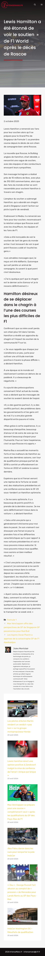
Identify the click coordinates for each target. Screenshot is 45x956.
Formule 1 (11, 620)
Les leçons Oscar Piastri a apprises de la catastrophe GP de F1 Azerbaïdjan (21, 639)
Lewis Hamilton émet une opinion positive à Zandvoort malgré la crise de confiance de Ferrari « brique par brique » (22, 768)
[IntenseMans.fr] (12, 4)
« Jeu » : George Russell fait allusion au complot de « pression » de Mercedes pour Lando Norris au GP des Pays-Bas (22, 892)
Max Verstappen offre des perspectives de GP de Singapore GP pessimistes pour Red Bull (22, 627)
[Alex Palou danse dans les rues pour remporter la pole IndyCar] (23, 843)
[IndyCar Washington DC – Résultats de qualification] (23, 923)
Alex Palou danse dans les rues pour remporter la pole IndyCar (21, 852)
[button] (35, 4)
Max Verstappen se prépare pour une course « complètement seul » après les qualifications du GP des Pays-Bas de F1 (21, 812)
